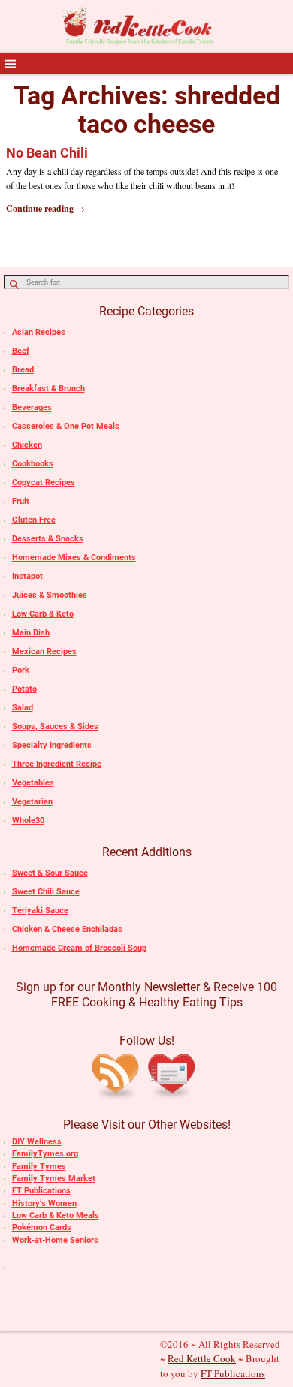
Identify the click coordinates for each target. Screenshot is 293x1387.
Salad (22, 708)
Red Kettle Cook (202, 1358)
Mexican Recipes (44, 651)
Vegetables (33, 783)
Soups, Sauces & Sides (55, 726)
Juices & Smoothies (49, 595)
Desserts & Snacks (47, 539)
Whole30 (28, 820)
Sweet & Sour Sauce (50, 873)
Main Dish (31, 633)
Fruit (20, 501)
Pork (20, 670)
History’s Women (44, 1203)
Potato (24, 689)
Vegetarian (32, 802)
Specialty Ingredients (52, 745)
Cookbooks (32, 464)
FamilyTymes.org (45, 1154)
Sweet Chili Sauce (46, 892)
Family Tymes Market (53, 1178)
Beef (20, 351)
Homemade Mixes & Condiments (74, 557)
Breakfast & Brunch (48, 388)
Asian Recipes (38, 332)
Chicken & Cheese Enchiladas (67, 929)
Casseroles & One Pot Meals (65, 426)
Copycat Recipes (43, 482)
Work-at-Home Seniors (55, 1240)
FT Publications (41, 1191)
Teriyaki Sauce (40, 910)
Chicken (27, 445)
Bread (23, 370)
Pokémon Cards (41, 1227)
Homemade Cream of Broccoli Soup (79, 948)
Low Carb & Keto (43, 614)
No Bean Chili (47, 153)
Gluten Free (34, 520)
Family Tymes (39, 1166)
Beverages (32, 407)
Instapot (27, 576)
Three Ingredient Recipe (56, 764)
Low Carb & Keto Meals (55, 1215)
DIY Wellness (37, 1142)
